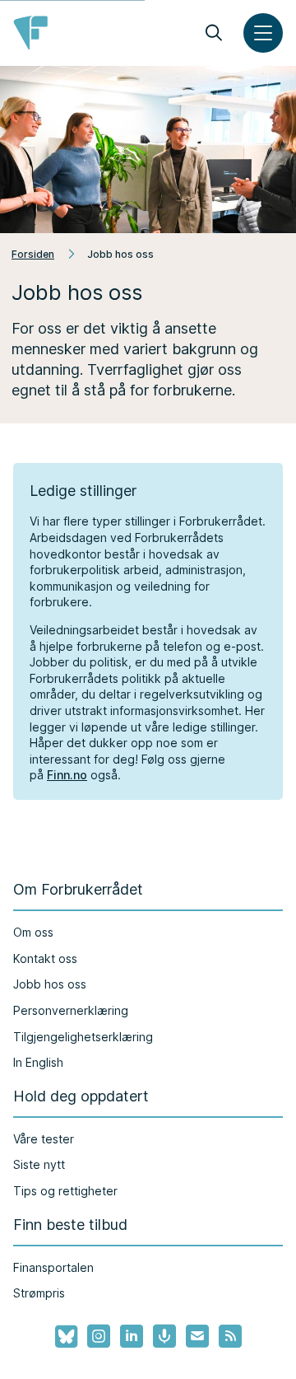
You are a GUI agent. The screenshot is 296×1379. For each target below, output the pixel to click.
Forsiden (33, 254)
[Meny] (263, 33)
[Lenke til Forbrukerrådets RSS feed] (230, 1336)
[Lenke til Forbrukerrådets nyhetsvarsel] (197, 1336)
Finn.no (67, 775)
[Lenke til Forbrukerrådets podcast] (164, 1336)
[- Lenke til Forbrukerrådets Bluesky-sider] (61, 1337)
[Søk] (214, 33)
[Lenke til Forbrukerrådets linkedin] (131, 1336)
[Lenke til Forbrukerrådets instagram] (98, 1336)
